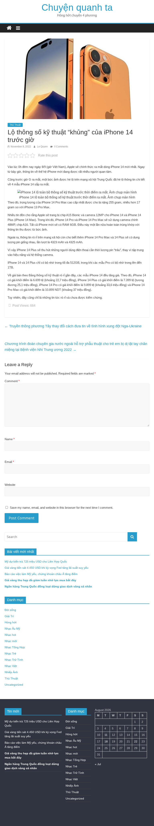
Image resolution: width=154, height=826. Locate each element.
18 (106, 741)
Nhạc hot (10, 634)
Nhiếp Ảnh (11, 672)
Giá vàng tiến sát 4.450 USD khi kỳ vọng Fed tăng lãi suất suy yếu (46, 567)
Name (10, 439)
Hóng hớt (10, 622)
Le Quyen (42, 146)
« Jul (98, 764)
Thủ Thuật (15, 125)
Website (10, 484)
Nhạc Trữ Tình (14, 659)
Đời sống (10, 610)
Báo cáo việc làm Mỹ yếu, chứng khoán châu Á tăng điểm (41, 574)
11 (105, 734)
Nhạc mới (11, 641)
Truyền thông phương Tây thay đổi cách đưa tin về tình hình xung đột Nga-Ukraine (73, 326)
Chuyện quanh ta (77, 7)
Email (9, 462)
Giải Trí (9, 616)
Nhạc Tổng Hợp (15, 647)
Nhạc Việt (11, 666)
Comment (12, 381)
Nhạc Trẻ (10, 653)
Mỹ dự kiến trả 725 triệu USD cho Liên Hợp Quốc (36, 561)
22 (135, 741)
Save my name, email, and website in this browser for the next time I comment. (61, 507)
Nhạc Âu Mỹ (12, 628)
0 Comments (61, 146)
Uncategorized (14, 684)
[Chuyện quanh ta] (9, 28)
